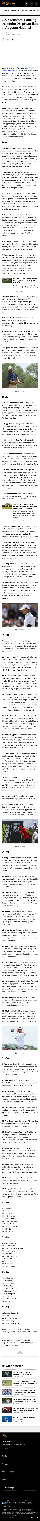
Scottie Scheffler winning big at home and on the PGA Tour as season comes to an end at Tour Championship (25, 1391)
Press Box (15, 1502)
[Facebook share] (3, 39)
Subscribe (6, 1448)
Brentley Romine (8, 33)
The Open (24, 10)
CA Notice (19, 1503)
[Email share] (12, 39)
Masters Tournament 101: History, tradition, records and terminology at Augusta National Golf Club (25, 506)
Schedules (14, 10)
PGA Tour (32, 10)
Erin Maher (16, 1403)
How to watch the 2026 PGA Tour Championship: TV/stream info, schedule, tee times (25, 1400)
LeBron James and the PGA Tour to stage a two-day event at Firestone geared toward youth (25, 1409)
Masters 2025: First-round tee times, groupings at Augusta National (25, 281)
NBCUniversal (12, 1507)
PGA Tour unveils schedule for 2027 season (25, 1418)
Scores (5, 10)
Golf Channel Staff (18, 291)
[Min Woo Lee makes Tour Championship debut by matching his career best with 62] (7, 1374)
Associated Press (18, 1376)
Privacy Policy (30, 1502)
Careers (10, 1501)
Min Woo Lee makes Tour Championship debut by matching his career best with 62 (25, 1373)
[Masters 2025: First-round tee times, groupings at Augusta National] (7, 280)
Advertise (4, 1501)
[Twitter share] (7, 39)
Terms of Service (27, 1503)
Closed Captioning (18, 1501)
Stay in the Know (7, 1441)
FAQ (26, 1501)
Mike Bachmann (17, 1385)
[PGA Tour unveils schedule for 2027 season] (7, 1419)
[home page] (9, 4)
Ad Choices (22, 1502)
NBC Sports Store (6, 1502)
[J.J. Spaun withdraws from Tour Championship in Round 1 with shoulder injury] (7, 1383)
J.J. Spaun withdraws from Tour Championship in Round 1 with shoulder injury (25, 1382)
